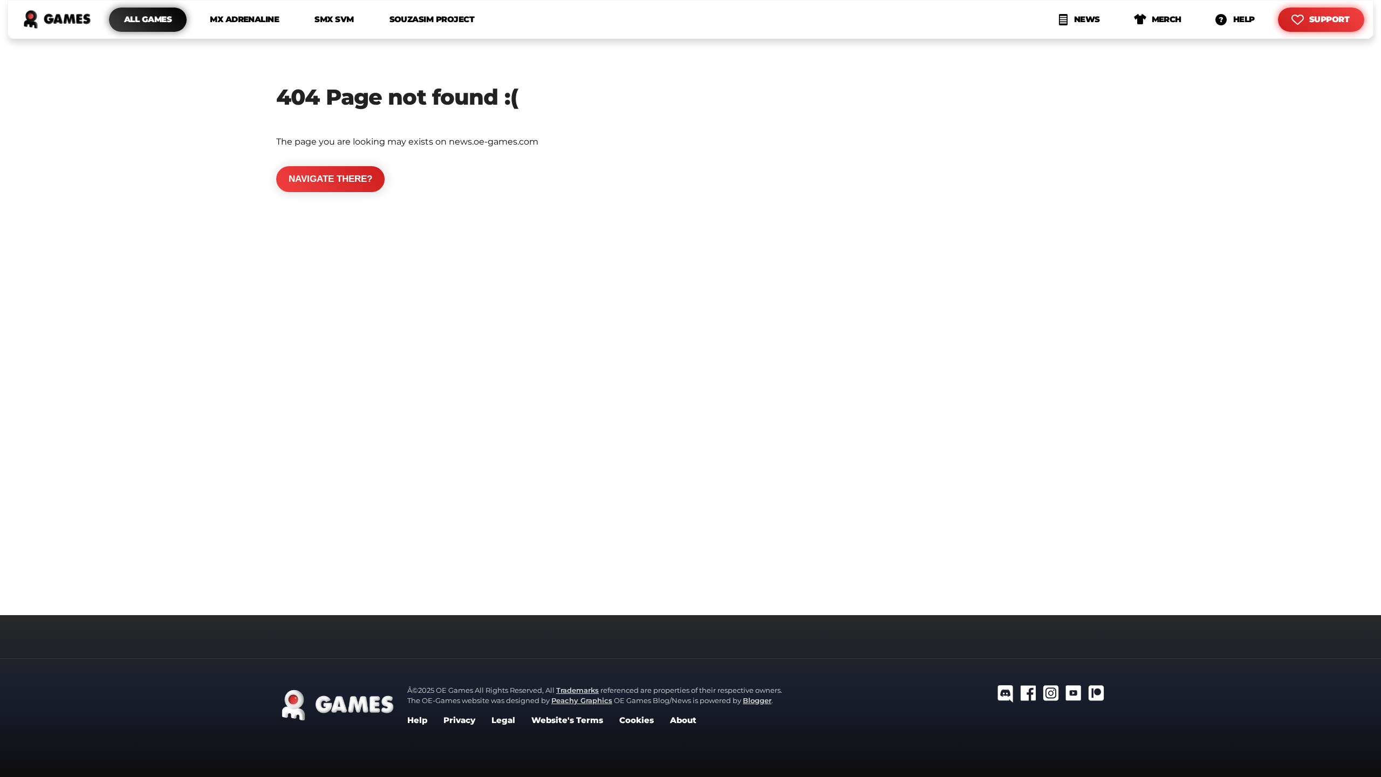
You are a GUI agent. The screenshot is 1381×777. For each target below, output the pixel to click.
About (683, 720)
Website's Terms (567, 720)
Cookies (636, 720)
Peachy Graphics (581, 700)
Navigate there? (330, 179)
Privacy (459, 720)
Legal (503, 720)
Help (417, 720)
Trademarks (577, 690)
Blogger (757, 700)
